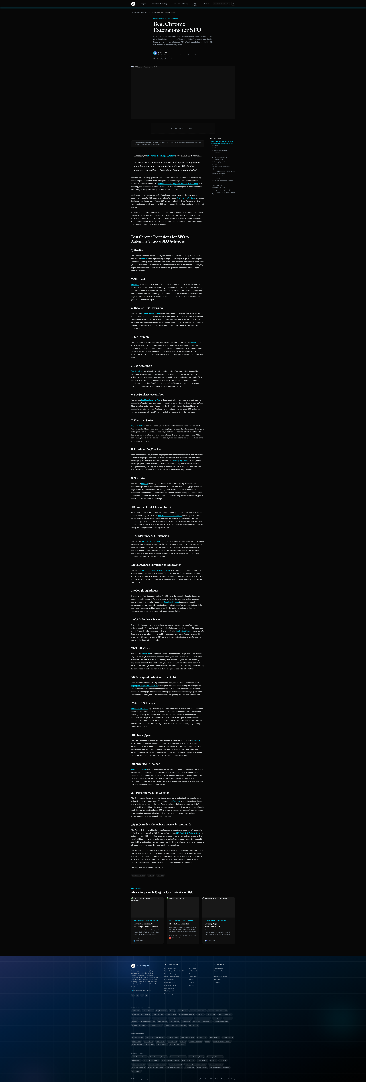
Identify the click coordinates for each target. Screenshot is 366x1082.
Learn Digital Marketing (180, 4)
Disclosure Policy (220, 1079)
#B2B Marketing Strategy (139, 1057)
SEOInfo (144, 484)
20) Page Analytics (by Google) (221, 190)
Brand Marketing (182, 1010)
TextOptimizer (136, 371)
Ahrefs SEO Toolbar (139, 769)
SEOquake (135, 285)
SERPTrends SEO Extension (152, 541)
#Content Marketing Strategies (158, 1057)
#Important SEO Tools (138, 875)
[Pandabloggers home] (133, 4)
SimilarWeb (145, 654)
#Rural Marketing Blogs (175, 1064)
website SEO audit (165, 184)
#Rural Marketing (202, 1060)
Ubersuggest (196, 740)
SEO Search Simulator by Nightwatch (155, 570)
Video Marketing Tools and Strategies (175, 1025)
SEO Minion (194, 342)
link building (193, 184)
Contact (206, 4)
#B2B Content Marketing (216, 1064)
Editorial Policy (231, 1079)
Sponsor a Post (219, 971)
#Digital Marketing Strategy (196, 1057)
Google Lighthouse (171, 602)
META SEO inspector (139, 708)
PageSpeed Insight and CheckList (144, 686)
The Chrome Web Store (186, 198)
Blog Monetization (170, 985)
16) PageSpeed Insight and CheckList (222, 180)
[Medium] (137, 995)
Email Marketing (211, 1014)
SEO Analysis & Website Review (188, 833)
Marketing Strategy (170, 968)
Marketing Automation (159, 1018)
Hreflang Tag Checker (180, 461)
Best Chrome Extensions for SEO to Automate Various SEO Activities (222, 142)
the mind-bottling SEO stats (161, 155)
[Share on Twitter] (157, 58)
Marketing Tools (169, 979)
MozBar (144, 259)
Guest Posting (195, 4)
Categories (143, 4)
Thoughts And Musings (155, 1025)
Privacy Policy (199, 1079)
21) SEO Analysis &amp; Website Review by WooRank (223, 193)
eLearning (200, 1014)
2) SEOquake (216, 148)
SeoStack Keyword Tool (150, 400)
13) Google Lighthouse (218, 173)
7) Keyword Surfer (217, 159)
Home (133, 12)
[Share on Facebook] (165, 58)
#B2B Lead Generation (138, 1067)
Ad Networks (136, 1010)
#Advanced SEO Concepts (151, 1060)
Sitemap (191, 982)
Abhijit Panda (162, 52)
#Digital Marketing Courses (155, 1067)
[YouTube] (146, 995)
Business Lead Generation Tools (218, 1010)
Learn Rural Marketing (159, 4)
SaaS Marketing (174, 1021)
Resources (192, 974)
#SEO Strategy (136, 1071)
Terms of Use (209, 1079)
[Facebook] (142, 995)
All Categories (193, 971)
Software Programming (138, 1025)
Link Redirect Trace (183, 631)
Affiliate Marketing (148, 1010)
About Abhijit (193, 976)
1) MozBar (215, 145)
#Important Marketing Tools (174, 1067)
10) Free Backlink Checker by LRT (221, 166)
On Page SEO (228, 1018)
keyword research (180, 184)
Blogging (172, 1010)
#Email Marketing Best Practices (157, 1064)
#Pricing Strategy (202, 1067)
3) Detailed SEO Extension (219, 150)
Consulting (217, 979)
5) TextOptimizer (217, 155)
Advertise (217, 974)
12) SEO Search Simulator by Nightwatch (223, 171)
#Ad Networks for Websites (178, 1057)
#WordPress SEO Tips (138, 1064)
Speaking (217, 982)
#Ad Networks (136, 1060)
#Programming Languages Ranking (219, 1067)
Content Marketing (170, 974)
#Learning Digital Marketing (215, 1057)
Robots (191, 985)
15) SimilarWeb (216, 178)
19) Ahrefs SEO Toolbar (218, 187)
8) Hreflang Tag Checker (219, 162)
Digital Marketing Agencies (186, 1014)
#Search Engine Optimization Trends (196, 1064)
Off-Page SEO (217, 1018)
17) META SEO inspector (219, 183)
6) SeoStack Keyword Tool (219, 157)
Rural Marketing (169, 988)
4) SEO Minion (216, 152)
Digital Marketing (169, 982)
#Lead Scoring (189, 1067)
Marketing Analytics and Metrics (141, 1018)
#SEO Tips (151, 875)
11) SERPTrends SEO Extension (220, 169)
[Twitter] (133, 995)
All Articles (192, 968)
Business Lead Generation (198, 1010)
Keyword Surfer (137, 426)
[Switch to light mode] (233, 4)
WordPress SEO (169, 991)
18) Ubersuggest (217, 185)
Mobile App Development (202, 1018)
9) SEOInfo (215, 164)
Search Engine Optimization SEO (145, 12)
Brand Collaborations (221, 976)
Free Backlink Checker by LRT (170, 516)
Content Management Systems (141, 1014)
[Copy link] (170, 58)
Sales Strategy (168, 994)
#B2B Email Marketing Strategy (170, 1060)
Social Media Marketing (221, 1021)
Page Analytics (174, 801)
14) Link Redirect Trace (218, 176)
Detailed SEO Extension (150, 313)
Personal (134, 1021)
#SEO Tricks (160, 875)
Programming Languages (148, 1021)
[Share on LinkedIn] (161, 58)
